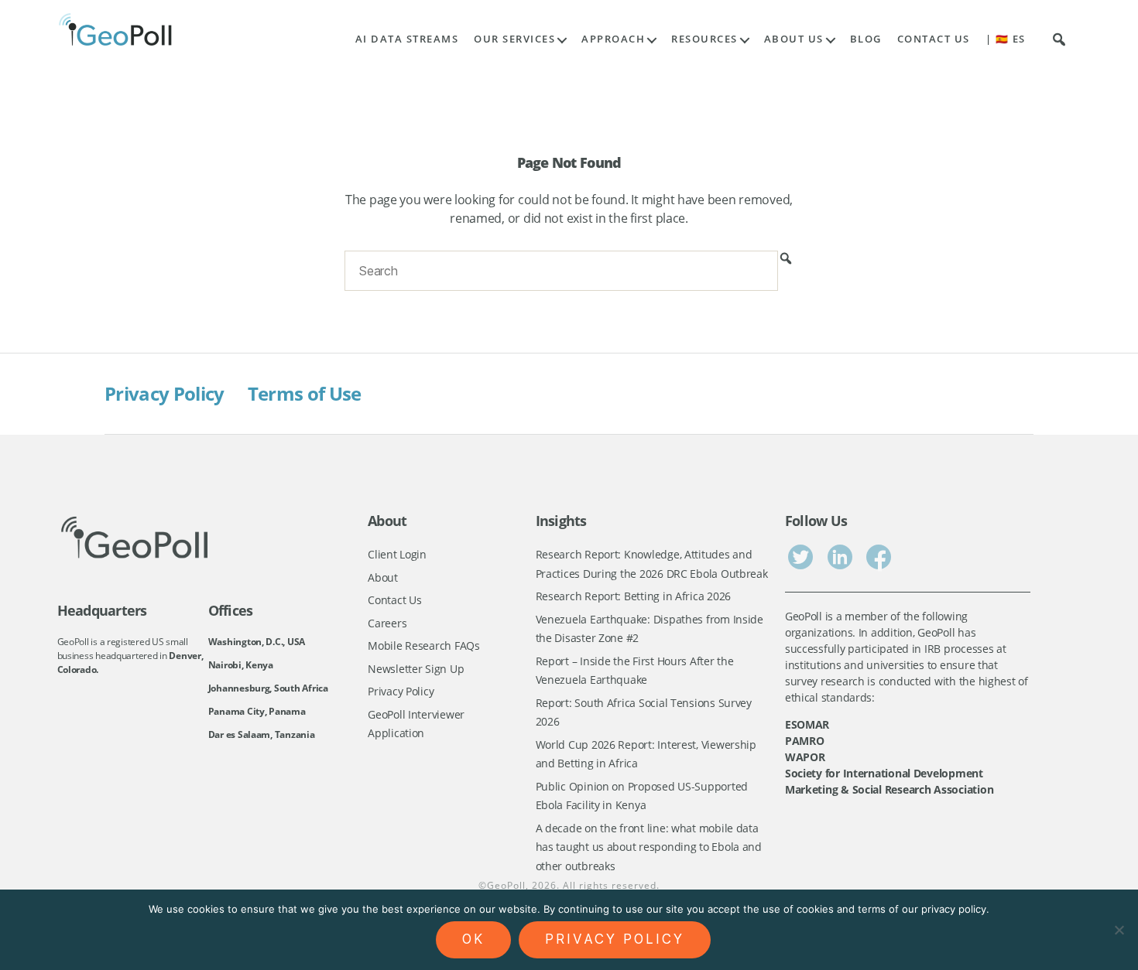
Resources (704, 39)
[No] (1118, 930)
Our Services (514, 39)
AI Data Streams (407, 39)
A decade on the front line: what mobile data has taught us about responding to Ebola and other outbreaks (649, 847)
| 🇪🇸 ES (1005, 39)
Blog (866, 39)
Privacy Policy (165, 393)
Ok (473, 939)
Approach (613, 39)
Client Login (397, 554)
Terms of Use (305, 393)
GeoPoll (506, 885)
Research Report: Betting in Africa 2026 (633, 596)
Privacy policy (614, 939)
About (383, 577)
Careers (387, 623)
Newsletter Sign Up (416, 668)
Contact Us (933, 39)
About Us (794, 39)
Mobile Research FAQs (424, 645)
